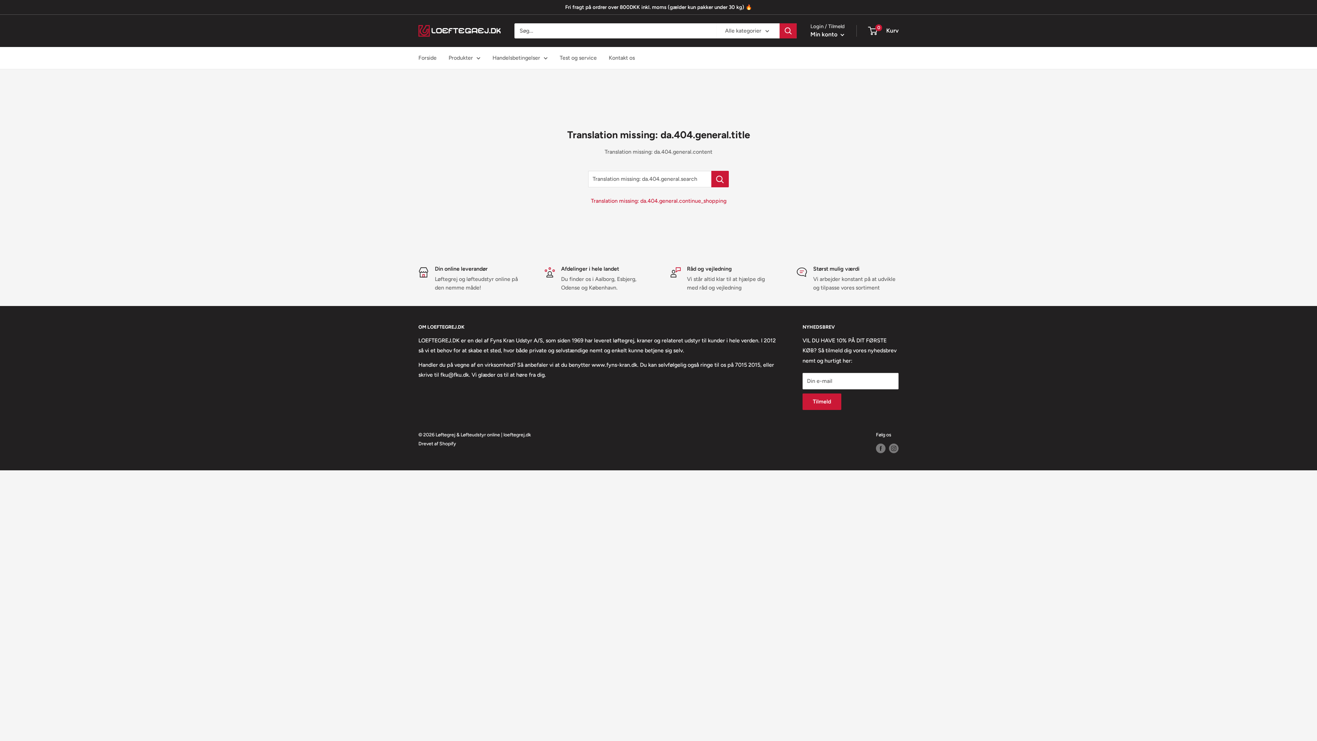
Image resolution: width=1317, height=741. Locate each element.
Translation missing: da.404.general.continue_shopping (658, 201)
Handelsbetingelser (516, 58)
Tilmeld (822, 401)
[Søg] (788, 30)
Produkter (461, 58)
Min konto (824, 34)
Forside (427, 58)
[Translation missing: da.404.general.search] (720, 179)
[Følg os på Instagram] (894, 448)
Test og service (578, 58)
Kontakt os (622, 58)
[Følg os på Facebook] (881, 448)
